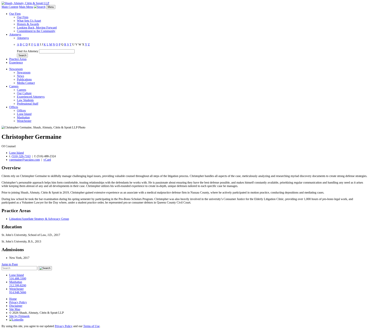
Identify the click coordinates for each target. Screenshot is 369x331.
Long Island (24, 114)
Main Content (10, 6)
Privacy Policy (18, 302)
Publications (24, 79)
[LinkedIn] (16, 319)
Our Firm (15, 13)
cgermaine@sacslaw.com (24, 159)
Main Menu (26, 6)
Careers (13, 86)
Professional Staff (27, 103)
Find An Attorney (27, 51)
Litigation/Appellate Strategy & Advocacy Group (39, 218)
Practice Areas (18, 59)
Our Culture (24, 93)
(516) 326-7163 (21, 156)
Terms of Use (91, 326)
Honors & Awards (28, 24)
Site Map (14, 309)
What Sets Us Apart (29, 20)
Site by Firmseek (19, 316)
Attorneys (15, 34)
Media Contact (26, 82)
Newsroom (16, 69)
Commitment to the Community (36, 31)
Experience (16, 62)
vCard (47, 159)
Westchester (24, 120)
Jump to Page (10, 264)
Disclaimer (15, 305)
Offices (13, 107)
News (20, 76)
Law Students (25, 100)
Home (13, 298)
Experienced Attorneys (31, 96)
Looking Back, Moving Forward (37, 27)
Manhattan (23, 117)
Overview (11, 167)
